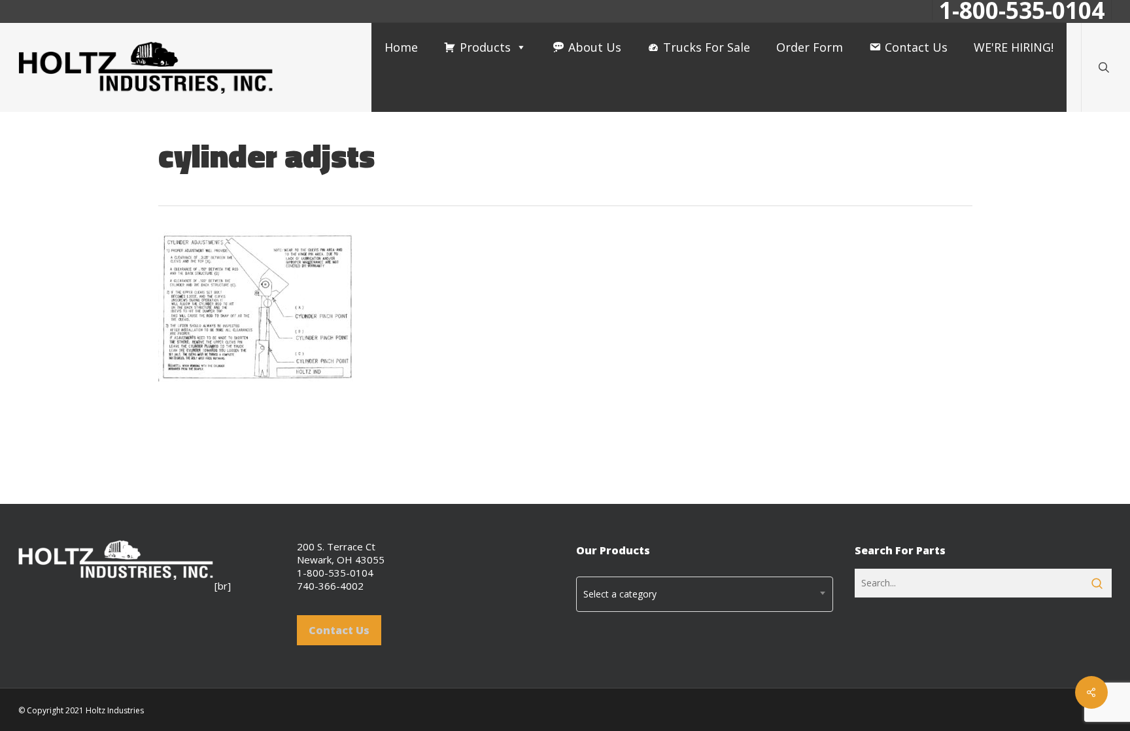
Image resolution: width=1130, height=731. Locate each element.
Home (401, 47)
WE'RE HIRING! (1013, 47)
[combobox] (704, 594)
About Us (594, 47)
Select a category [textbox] (620, 594)
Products (485, 47)
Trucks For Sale (706, 47)
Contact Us (916, 47)
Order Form (809, 47)
